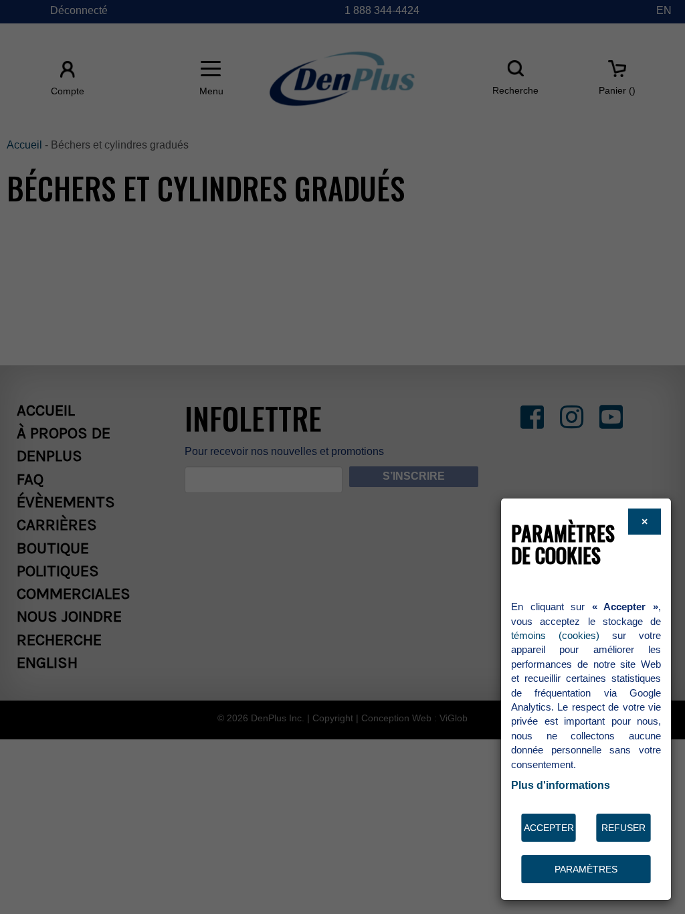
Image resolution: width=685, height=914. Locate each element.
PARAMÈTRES (586, 869)
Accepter (549, 827)
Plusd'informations (560, 785)
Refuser (623, 827)
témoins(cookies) (555, 635)
